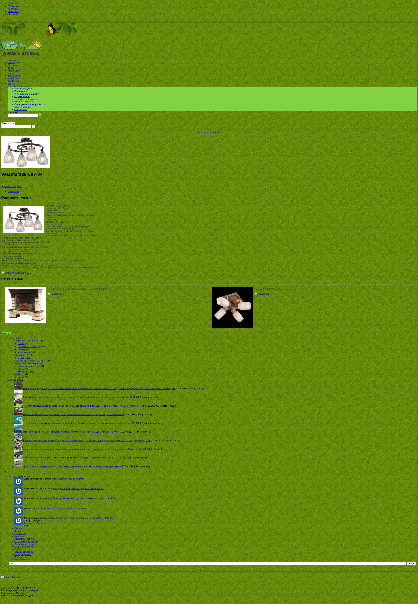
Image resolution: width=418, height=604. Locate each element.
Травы (11, 67)
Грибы (11, 73)
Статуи (18, 549)
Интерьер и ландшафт (26, 94)
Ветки (27, 525)
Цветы (19, 374)
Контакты (13, 9)
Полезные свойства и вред (30, 360)
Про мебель (20, 91)
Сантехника (20, 109)
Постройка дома (23, 88)
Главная (12, 3)
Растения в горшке (24, 544)
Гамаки (18, 528)
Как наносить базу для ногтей (68, 478)
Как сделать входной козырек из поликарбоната (78, 488)
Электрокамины (22, 559)
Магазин (12, 14)
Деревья (12, 65)
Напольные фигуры (24, 538)
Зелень (18, 531)
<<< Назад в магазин (209, 132)
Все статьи (13, 11)
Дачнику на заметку (28, 346)
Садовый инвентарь (27, 363)
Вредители (13, 70)
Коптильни (20, 533)
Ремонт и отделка (23, 101)
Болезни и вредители (27, 340)
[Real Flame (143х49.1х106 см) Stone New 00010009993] (55, 294)
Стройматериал (22, 107)
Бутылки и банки (33, 523)
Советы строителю (18, 86)
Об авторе (13, 6)
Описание (13, 191)
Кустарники (14, 75)
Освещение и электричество (29, 104)
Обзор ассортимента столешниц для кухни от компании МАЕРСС (78, 518)
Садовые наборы (23, 546)
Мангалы (19, 536)
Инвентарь (13, 78)
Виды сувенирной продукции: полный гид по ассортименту (84, 498)
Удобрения (14, 80)
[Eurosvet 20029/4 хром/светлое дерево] (262, 294)
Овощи (11, 62)
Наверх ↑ (6, 333)
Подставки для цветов (26, 541)
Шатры (18, 557)
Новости (20, 355)
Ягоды (11, 83)
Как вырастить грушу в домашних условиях (63, 508)
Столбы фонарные (24, 551)
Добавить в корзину (11, 186)
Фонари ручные (22, 554)
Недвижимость (22, 96)
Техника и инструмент (26, 99)
